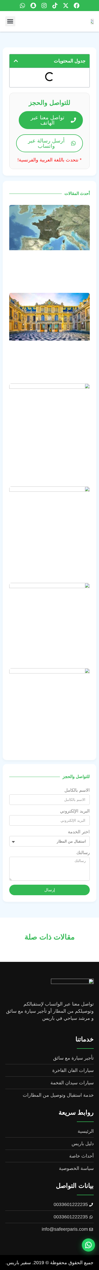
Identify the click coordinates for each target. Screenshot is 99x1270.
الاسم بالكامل (77, 790)
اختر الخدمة (79, 832)
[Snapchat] (33, 5)
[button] (10, 21)
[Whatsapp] (22, 5)
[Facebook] (76, 5)
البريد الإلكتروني (75, 811)
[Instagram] (44, 5)
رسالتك (83, 852)
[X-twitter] (66, 5)
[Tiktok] (55, 5)
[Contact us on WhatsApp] (88, 1244)
